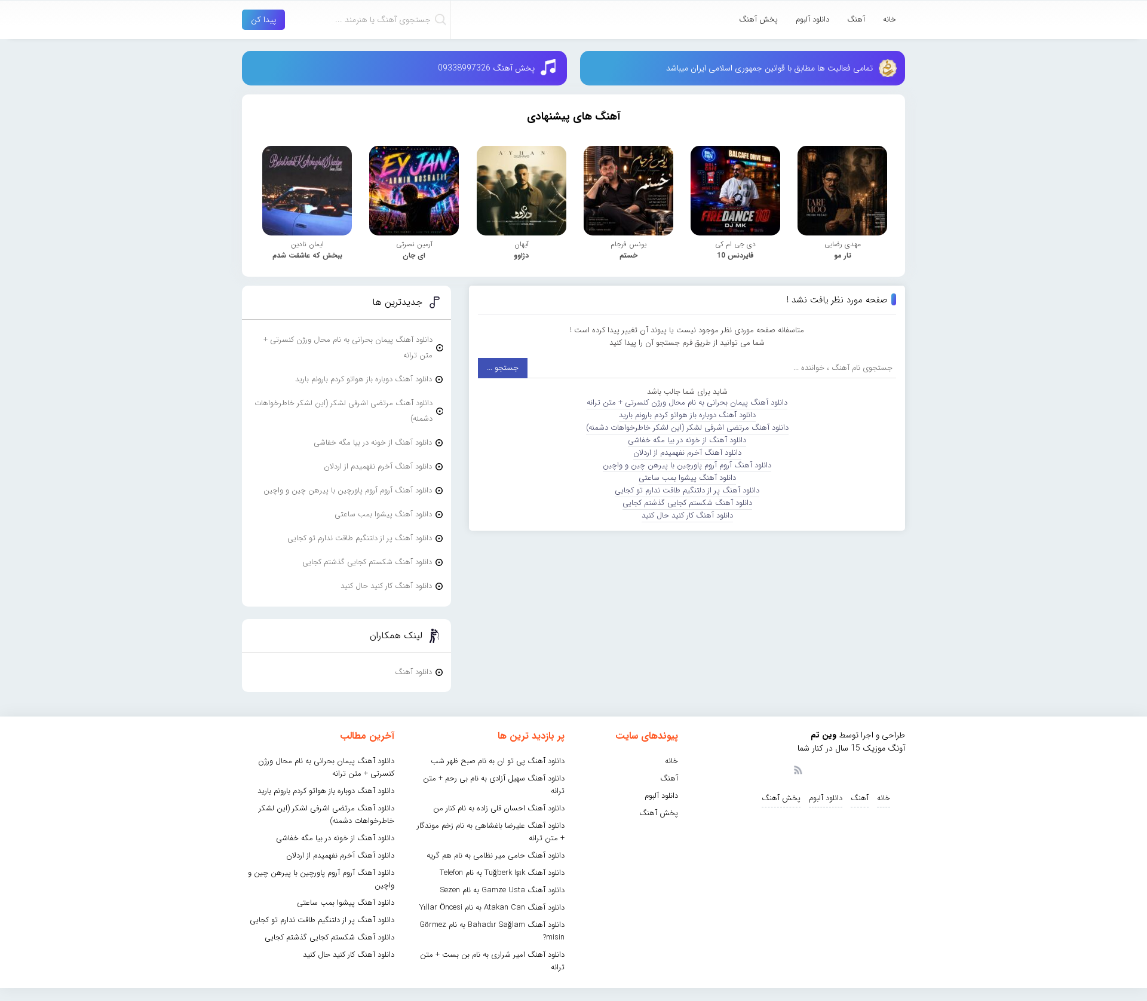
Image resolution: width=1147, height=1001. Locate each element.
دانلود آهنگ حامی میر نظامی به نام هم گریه (496, 855)
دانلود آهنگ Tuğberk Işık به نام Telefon (502, 873)
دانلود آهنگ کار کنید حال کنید (687, 515)
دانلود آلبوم (812, 19)
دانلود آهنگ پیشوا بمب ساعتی (687, 478)
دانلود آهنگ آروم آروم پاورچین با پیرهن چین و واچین (687, 465)
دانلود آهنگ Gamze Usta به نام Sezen (502, 890)
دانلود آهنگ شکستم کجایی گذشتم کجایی (687, 503)
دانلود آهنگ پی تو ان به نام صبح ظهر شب (498, 761)
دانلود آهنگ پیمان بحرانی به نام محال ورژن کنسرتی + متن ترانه (687, 402)
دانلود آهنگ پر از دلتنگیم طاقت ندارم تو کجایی (687, 490)
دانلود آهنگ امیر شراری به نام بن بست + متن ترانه (492, 961)
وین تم (823, 735)
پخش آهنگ (758, 19)
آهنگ (856, 19)
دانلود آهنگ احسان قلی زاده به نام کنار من (499, 808)
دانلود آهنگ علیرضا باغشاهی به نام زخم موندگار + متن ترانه (491, 831)
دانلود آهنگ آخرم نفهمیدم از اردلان (687, 452)
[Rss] (797, 769)
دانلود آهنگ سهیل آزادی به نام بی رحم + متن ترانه (494, 784)
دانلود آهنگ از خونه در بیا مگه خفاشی (687, 440)
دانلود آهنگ (413, 672)
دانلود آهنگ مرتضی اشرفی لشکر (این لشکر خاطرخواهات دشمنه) (687, 427)
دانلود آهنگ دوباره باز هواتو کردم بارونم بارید (687, 415)
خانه (889, 19)
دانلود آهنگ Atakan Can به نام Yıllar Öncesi (492, 907)
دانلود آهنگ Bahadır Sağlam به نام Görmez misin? (492, 931)
